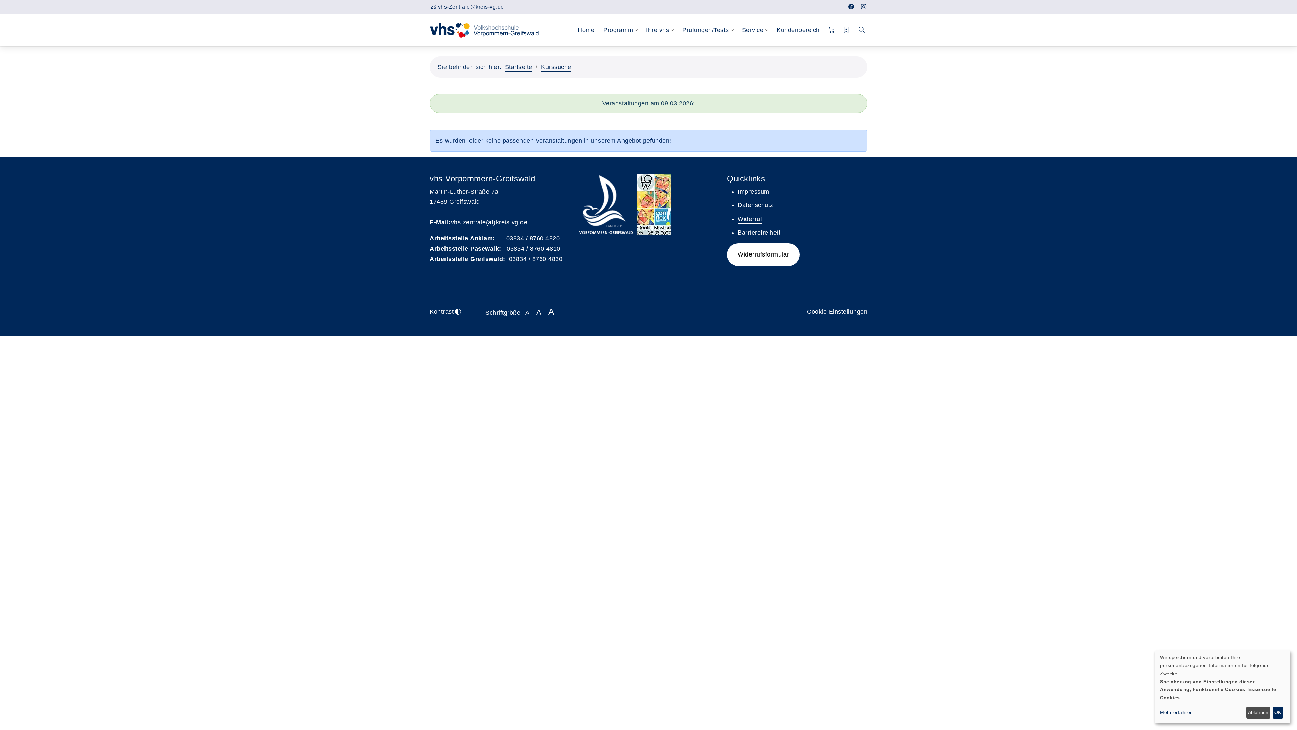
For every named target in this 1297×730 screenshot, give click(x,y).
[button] (832, 30)
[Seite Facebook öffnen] (851, 7)
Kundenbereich (798, 30)
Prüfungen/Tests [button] (705, 30)
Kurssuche (556, 67)
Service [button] (753, 30)
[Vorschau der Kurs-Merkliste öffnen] (847, 30)
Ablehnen (1258, 712)
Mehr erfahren (1176, 712)
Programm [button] (618, 30)
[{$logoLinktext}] (489, 29)
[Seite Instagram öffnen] (864, 7)
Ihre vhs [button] (657, 30)
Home (586, 30)
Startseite (518, 67)
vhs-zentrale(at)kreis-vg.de (489, 222)
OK (1277, 712)
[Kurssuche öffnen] (862, 30)
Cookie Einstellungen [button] (837, 311)
